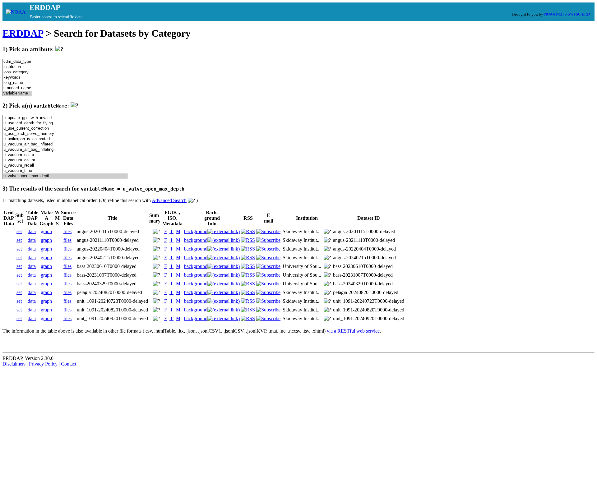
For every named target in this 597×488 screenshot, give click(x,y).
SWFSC (574, 14)
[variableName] (17, 93)
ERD (586, 14)
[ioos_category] (17, 72)
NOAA (549, 14)
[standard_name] (17, 88)
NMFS (561, 14)
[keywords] (17, 77)
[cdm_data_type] (17, 61)
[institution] (17, 67)
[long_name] (17, 82)
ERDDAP (22, 33)
